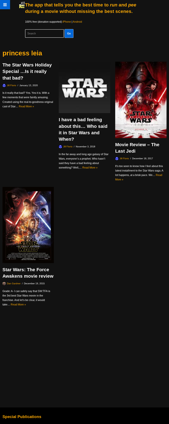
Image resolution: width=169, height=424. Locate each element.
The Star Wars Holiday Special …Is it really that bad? (27, 71)
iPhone (67, 21)
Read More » (26, 106)
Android (77, 21)
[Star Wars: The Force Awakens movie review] (28, 225)
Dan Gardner (14, 283)
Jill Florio (11, 85)
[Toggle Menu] (5, 4)
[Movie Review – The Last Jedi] (141, 100)
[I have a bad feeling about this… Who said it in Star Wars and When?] (84, 87)
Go (69, 33)
